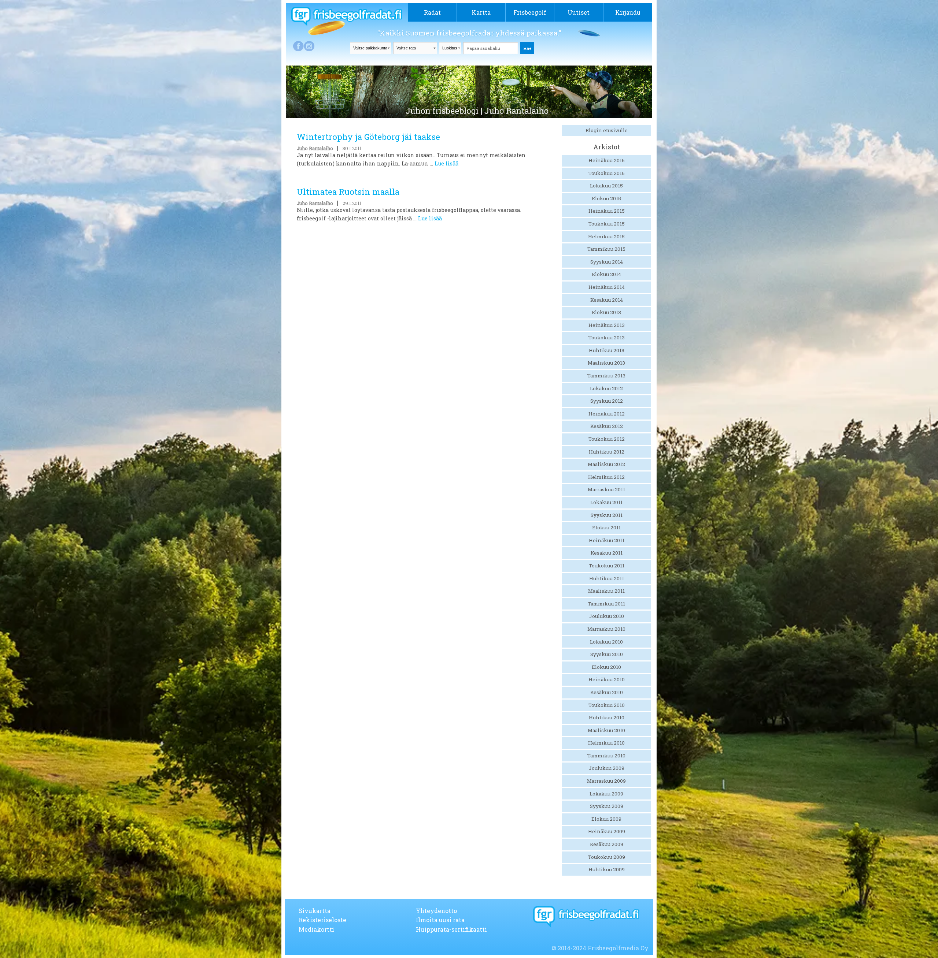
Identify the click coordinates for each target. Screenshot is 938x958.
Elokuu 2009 (606, 819)
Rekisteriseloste (322, 920)
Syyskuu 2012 (606, 401)
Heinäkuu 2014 (606, 287)
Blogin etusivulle (607, 130)
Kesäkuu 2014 (606, 300)
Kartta (481, 12)
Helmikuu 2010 (606, 742)
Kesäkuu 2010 (606, 692)
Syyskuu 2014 (606, 261)
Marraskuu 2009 (606, 781)
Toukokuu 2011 (606, 565)
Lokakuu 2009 (606, 793)
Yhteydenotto (436, 910)
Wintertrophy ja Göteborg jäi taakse (368, 136)
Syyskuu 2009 (606, 806)
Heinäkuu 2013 (606, 325)
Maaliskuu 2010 (606, 730)
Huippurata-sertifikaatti (451, 929)
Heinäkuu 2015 (606, 211)
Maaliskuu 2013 (606, 362)
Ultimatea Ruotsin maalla (348, 191)
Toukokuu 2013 (606, 337)
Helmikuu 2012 (606, 477)
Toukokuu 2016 (606, 173)
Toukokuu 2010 (606, 705)
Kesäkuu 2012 (606, 426)
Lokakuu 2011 (606, 502)
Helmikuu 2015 (606, 236)
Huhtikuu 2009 (606, 869)
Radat (432, 12)
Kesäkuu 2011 (607, 552)
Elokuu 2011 (606, 527)
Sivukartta (314, 910)
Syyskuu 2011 (607, 515)
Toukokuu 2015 (606, 223)
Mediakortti (316, 929)
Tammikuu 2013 (606, 375)
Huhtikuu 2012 (606, 451)
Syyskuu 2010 (606, 654)
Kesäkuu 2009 (606, 844)
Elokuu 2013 (606, 312)
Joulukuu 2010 (606, 616)
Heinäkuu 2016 (606, 160)
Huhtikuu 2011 (606, 578)
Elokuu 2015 (606, 198)
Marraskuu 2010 (606, 629)
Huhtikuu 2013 (606, 350)
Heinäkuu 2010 (606, 679)
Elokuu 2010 (606, 667)
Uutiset (579, 12)
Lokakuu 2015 (606, 185)
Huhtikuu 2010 (606, 717)
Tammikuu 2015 (606, 249)
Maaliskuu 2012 (606, 464)
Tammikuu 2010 (606, 755)
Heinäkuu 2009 (606, 831)
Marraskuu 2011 (606, 489)
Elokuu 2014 (606, 274)
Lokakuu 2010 (606, 641)
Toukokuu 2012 (606, 439)
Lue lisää (446, 163)
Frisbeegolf (529, 12)
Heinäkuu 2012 (606, 413)
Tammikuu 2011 (606, 603)
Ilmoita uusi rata (440, 920)
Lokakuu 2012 (606, 388)
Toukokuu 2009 (606, 857)
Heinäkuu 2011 (606, 540)
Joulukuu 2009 (606, 768)
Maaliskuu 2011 (606, 591)
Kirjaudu (627, 12)
